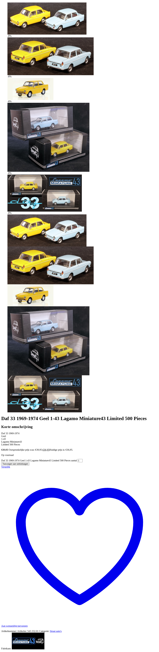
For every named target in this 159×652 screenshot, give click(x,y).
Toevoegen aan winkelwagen (15, 464)
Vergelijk (5, 467)
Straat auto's (56, 631)
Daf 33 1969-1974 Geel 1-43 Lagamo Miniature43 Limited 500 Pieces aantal (39, 460)
